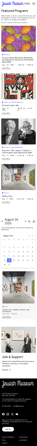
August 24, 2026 (12, 221)
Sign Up (8, 429)
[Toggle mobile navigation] (34, 3)
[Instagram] (8, 414)
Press (3, 440)
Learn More (6, 317)
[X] (12, 414)
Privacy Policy (23, 437)
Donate (6, 370)
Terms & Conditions (8, 437)
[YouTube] (17, 414)
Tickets (27, 3)
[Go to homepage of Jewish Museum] (13, 4)
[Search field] (29, 221)
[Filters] (34, 221)
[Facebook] (3, 414)
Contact (4, 443)
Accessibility (23, 440)
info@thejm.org (18, 406)
